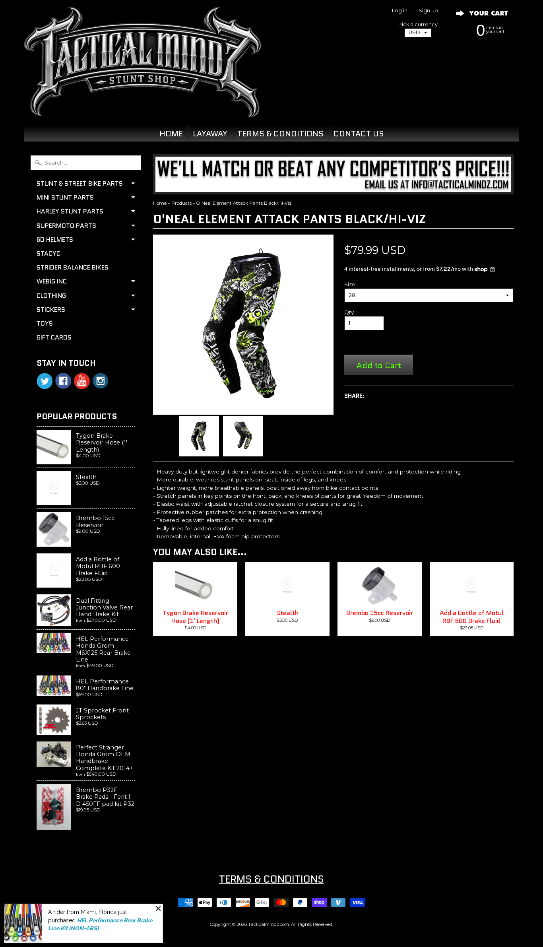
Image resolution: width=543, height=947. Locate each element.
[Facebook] (63, 381)
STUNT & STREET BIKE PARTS (80, 183)
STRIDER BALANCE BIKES (73, 267)
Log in (399, 11)
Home (160, 203)
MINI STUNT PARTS (65, 197)
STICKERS (51, 309)
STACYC (48, 253)
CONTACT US (359, 133)
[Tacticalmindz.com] (142, 108)
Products (181, 203)
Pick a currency (418, 24)
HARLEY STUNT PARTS (70, 211)
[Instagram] (101, 381)
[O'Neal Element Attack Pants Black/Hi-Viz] (199, 436)
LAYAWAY (210, 133)
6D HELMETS (55, 239)
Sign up (428, 11)
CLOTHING (51, 295)
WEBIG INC (52, 281)
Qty (349, 312)
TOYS (45, 323)
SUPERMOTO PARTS (66, 225)
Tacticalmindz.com (268, 924)
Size (349, 284)
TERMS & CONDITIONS (280, 133)
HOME (171, 133)
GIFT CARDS (54, 337)
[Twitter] (44, 381)
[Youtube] (82, 381)
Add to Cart (379, 365)
